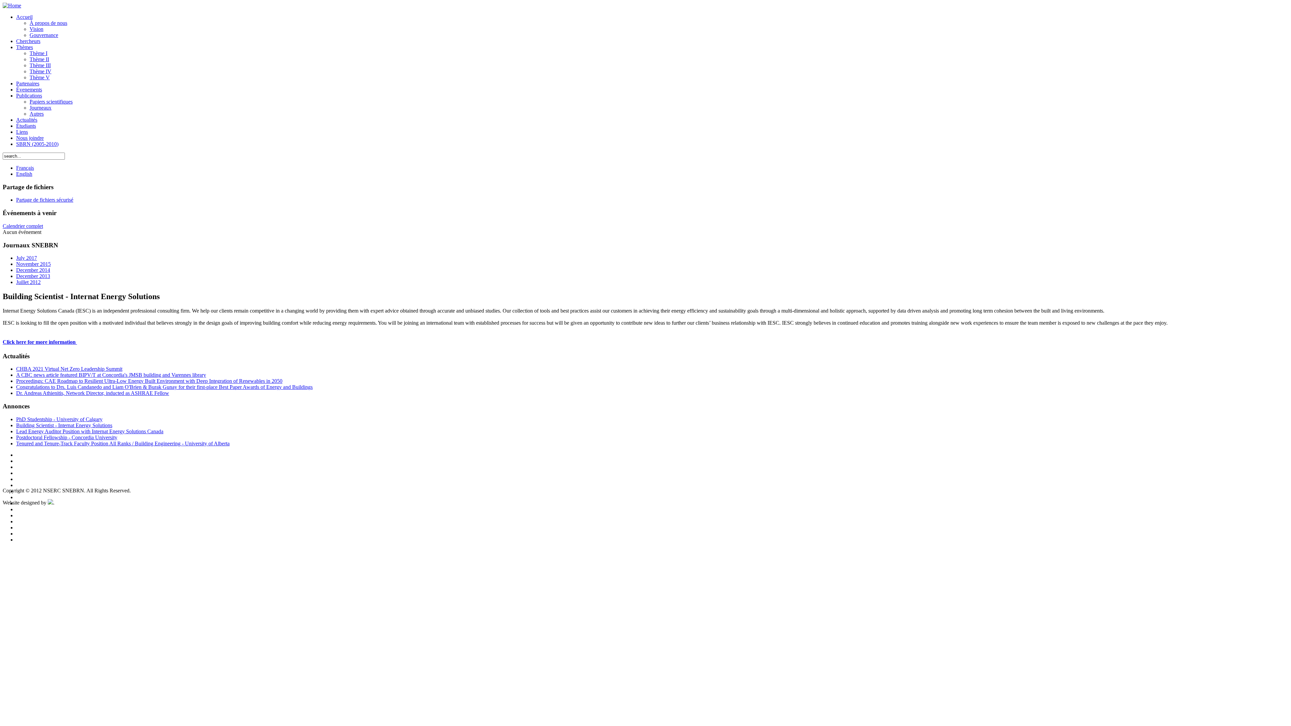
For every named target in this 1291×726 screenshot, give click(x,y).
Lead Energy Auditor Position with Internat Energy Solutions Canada (89, 431)
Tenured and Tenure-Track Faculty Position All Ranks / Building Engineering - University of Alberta (123, 443)
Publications (29, 95)
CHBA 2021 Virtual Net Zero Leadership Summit (69, 369)
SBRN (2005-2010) (37, 144)
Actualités (26, 120)
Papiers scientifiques (51, 102)
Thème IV (40, 71)
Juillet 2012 (28, 282)
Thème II (39, 59)
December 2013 (33, 276)
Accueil (24, 17)
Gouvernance (44, 35)
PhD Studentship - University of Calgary (59, 419)
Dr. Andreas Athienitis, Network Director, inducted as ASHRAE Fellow (92, 393)
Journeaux (40, 108)
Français (25, 168)
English (24, 174)
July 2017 (26, 258)
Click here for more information (40, 342)
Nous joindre (30, 138)
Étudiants (26, 126)
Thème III (40, 65)
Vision (36, 29)
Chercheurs (28, 41)
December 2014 (33, 270)
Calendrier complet (23, 226)
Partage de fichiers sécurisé (44, 200)
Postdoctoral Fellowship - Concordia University (66, 437)
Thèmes (24, 47)
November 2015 (33, 264)
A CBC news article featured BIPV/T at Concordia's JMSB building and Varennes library (111, 375)
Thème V (40, 77)
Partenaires (27, 83)
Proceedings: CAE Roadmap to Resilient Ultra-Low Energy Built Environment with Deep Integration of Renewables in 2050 (149, 381)
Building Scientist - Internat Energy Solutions (64, 425)
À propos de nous (48, 23)
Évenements (29, 89)
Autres (37, 114)
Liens (22, 132)
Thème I (38, 53)
